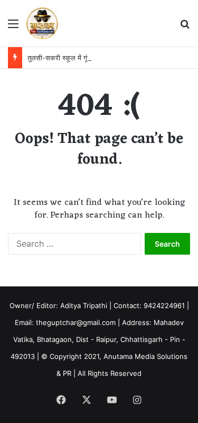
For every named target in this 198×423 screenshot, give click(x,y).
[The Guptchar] (42, 23)
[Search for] (185, 27)
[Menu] (13, 27)
